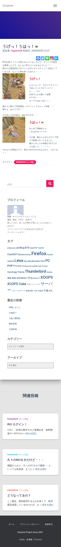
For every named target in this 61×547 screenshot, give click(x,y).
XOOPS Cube (16, 284)
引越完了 (13, 313)
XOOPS (47, 277)
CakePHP (34, 248)
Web (9, 278)
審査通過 (13, 324)
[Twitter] (43, 58)
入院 (35, 291)
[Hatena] (56, 58)
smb (40, 266)
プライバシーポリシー (29, 524)
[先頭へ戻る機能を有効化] (54, 540)
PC (47, 261)
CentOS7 (12, 254)
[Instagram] (52, 58)
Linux (18, 260)
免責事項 (49, 524)
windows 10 (23, 277)
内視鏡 (40, 291)
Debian (28, 255)
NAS (37, 261)
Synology (12, 272)
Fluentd (50, 255)
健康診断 (29, 291)
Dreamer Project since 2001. (30, 532)
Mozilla (31, 261)
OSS (42, 261)
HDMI (9, 261)
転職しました (15, 307)
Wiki (14, 278)
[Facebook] (38, 58)
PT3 (15, 266)
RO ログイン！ (17, 424)
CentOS (41, 248)
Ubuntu (49, 272)
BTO (27, 247)
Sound (44, 266)
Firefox (38, 253)
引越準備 (13, 329)
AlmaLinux (11, 248)
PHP (10, 265)
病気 (50, 291)
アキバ (30, 284)
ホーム (11, 524)
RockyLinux (27, 266)
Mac (25, 261)
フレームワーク (18, 290)
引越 (45, 290)
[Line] (47, 58)
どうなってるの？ (19, 495)
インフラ (36, 284)
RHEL (19, 266)
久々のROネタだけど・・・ (25, 459)
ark (17, 248)
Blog (21, 247)
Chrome (21, 254)
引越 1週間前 (14, 318)
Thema (20, 272)
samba (35, 266)
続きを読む (31, 433)
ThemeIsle (37, 539)
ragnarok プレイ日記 (25, 162)
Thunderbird (35, 271)
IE (13, 261)
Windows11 (35, 278)
